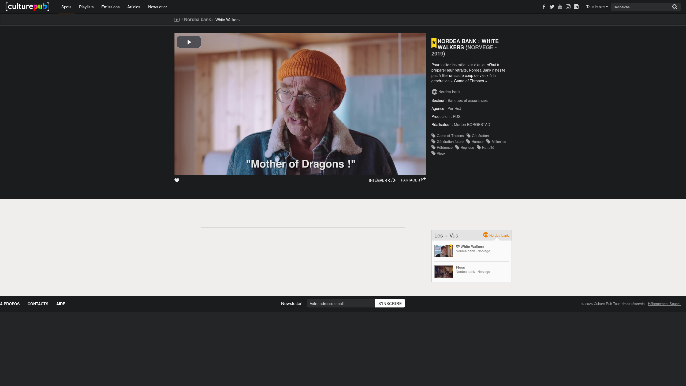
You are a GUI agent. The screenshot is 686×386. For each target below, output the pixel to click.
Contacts (38, 303)
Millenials (499, 141)
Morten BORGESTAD (472, 124)
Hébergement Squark (664, 303)
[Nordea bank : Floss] (443, 271)
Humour (478, 141)
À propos (10, 303)
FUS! (457, 116)
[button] (413, 180)
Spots (66, 6)
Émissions (110, 6)
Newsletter (157, 6)
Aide (60, 303)
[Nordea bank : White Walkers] (443, 251)
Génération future (450, 141)
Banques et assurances (468, 100)
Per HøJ (454, 108)
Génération (480, 135)
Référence (445, 147)
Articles (133, 6)
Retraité (488, 147)
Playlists (86, 6)
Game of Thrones (450, 135)
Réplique (467, 147)
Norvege (480, 47)
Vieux (441, 153)
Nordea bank (197, 19)
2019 (437, 53)
